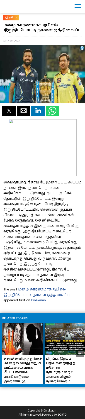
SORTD (62, 415)
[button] (9, 111)
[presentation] (80, 353)
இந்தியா (11, 17)
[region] (36, 394)
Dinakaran (38, 300)
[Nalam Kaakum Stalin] (43, 174)
